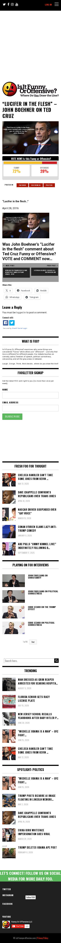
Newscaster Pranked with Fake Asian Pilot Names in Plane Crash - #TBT (16, 272)
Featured (22, 185)
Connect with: (7, 317)
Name (5, 389)
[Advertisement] (30, 42)
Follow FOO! (30, 897)
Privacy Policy (42, 938)
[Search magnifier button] (56, 660)
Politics (49, 185)
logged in (21, 312)
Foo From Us (36, 185)
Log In (48, 4)
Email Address (10, 402)
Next (33, 642)
